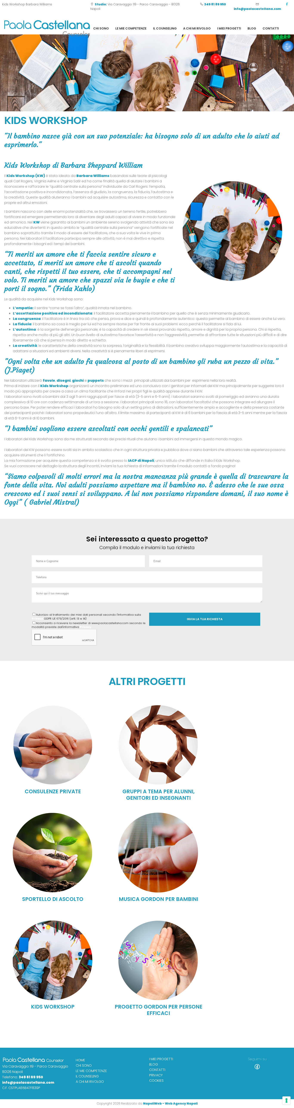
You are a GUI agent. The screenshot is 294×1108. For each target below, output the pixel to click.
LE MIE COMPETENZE (131, 28)
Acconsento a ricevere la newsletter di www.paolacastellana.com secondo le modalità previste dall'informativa (88, 625)
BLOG (252, 28)
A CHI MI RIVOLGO (197, 28)
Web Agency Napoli (181, 1103)
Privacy (37, 618)
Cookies (156, 1080)
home (80, 1060)
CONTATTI (271, 28)
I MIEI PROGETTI (229, 28)
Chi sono (101, 28)
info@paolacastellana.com (28, 1082)
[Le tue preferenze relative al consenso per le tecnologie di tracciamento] (286, 1100)
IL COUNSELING (165, 28)
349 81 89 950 (31, 1077)
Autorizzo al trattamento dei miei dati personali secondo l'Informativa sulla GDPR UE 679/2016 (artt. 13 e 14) (86, 616)
